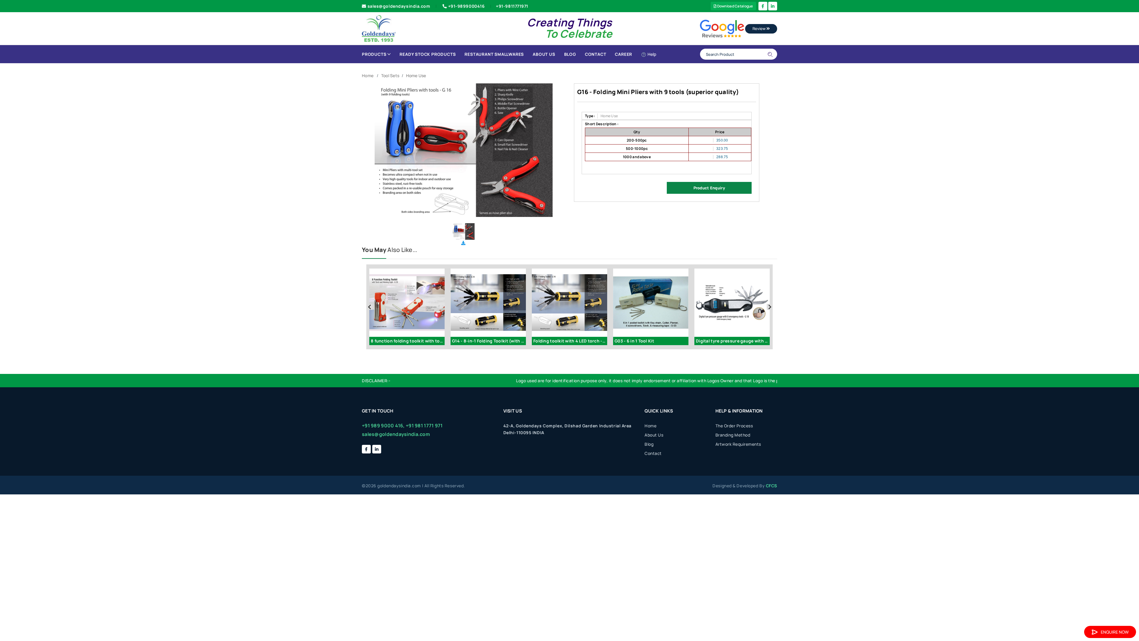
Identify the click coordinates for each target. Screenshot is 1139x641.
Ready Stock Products (428, 54)
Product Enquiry (709, 188)
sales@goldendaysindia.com (399, 6)
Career (623, 54)
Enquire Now (1115, 632)
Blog (570, 54)
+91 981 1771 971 (424, 425)
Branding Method (732, 435)
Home (367, 75)
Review (759, 28)
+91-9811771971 (512, 6)
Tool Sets (390, 75)
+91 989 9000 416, (383, 425)
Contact (595, 54)
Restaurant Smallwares (494, 54)
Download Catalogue (734, 6)
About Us (544, 54)
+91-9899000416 (466, 6)
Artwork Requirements (738, 444)
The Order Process (734, 426)
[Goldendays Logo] (379, 28)
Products (374, 54)
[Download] (463, 243)
